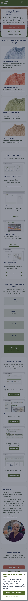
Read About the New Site (14, 593)
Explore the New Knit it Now (14, 596)
